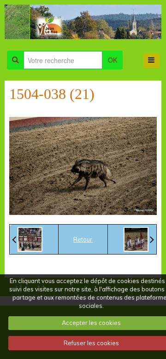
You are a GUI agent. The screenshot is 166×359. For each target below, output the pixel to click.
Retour (82, 239)
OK (112, 59)
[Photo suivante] (139, 239)
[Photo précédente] (27, 239)
